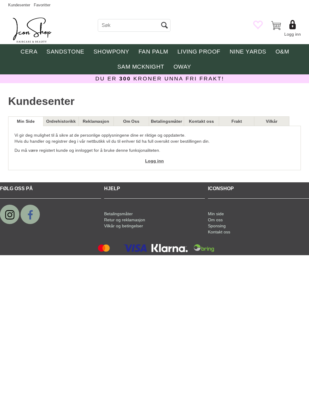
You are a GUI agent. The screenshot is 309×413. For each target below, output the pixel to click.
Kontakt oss (201, 121)
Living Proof (199, 51)
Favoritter (42, 5)
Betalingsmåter (166, 121)
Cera (29, 51)
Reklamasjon (96, 121)
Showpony (111, 51)
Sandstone (65, 51)
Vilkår (271, 121)
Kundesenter (19, 5)
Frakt (236, 121)
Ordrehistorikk (61, 121)
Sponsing (217, 225)
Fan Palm (153, 51)
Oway (182, 66)
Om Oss (131, 121)
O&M (282, 51)
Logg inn (292, 34)
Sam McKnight (140, 66)
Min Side (26, 121)
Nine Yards (248, 51)
